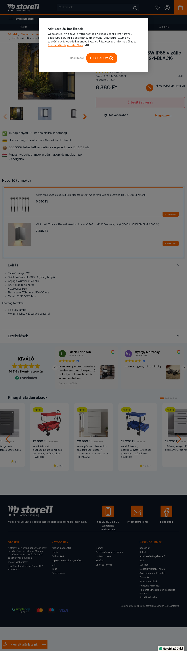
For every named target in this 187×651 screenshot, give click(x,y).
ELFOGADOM (99, 58)
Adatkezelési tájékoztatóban (65, 45)
